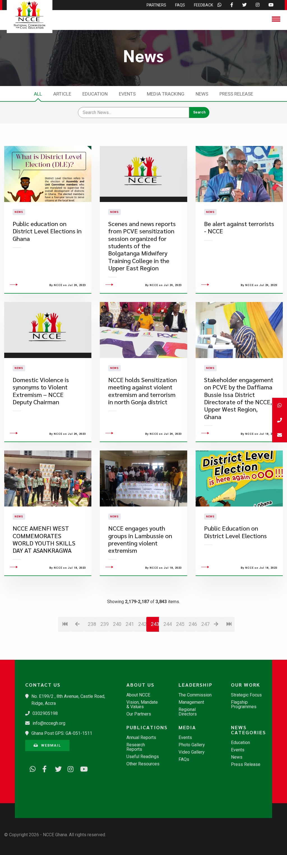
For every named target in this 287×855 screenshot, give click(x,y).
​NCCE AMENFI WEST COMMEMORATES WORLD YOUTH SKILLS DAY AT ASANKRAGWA (44, 539)
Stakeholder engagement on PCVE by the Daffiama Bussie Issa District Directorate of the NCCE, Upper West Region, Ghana (238, 398)
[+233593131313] (279, 405)
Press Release (236, 94)
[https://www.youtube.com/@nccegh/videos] (81, 767)
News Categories (248, 730)
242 (142, 624)
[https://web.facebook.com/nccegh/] (43, 767)
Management (191, 702)
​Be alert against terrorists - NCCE (239, 227)
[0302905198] (279, 420)
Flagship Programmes (243, 704)
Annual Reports (141, 737)
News (202, 94)
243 (155, 624)
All (38, 94)
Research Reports (135, 747)
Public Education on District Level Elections (235, 531)
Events (127, 94)
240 (117, 624)
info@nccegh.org (49, 723)
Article (62, 94)
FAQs (184, 759)
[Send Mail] (279, 435)
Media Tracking (165, 94)
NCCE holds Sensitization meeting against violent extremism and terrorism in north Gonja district (142, 391)
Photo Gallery (192, 745)
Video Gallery (192, 752)
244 (167, 624)
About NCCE (138, 695)
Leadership (195, 684)
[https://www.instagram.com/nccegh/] (68, 767)
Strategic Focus (246, 695)
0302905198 (45, 713)
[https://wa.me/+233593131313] (30, 767)
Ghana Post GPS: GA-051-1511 (61, 733)
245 (180, 624)
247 (205, 624)
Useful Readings (142, 756)
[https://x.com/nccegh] (56, 767)
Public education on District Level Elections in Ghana (47, 231)
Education (95, 94)
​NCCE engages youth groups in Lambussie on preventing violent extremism (140, 539)
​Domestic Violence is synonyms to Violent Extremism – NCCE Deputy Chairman (41, 391)
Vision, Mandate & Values (142, 704)
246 (193, 624)
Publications (146, 727)
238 (92, 624)
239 (104, 624)
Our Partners (138, 714)
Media (187, 727)
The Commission (195, 695)
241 (130, 624)
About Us (140, 684)
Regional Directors (188, 711)
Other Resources (142, 764)
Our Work (245, 684)
